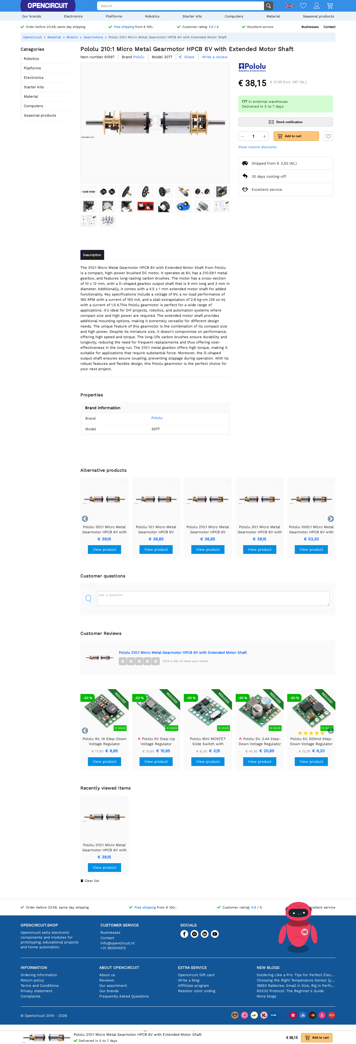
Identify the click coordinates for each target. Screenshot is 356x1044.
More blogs (266, 996)
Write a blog (188, 980)
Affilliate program (193, 985)
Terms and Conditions (40, 985)
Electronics (73, 16)
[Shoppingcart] (326, 6)
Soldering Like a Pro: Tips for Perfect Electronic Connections (296, 975)
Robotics (152, 16)
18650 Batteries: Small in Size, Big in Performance (296, 985)
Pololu (157, 418)
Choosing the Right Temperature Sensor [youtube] (296, 980)
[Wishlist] (299, 6)
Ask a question (111, 595)
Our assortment (113, 985)
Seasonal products (318, 16)
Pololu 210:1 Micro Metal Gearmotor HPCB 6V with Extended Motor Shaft (183, 652)
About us (107, 975)
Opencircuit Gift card (196, 975)
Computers (234, 16)
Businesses (310, 27)
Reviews (106, 980)
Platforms (114, 16)
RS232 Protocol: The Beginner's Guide (290, 991)
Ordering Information (39, 975)
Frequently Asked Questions (124, 996)
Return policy (32, 980)
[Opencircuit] (47, 6)
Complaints (30, 996)
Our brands (31, 16)
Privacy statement (36, 991)
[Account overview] (313, 6)
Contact (329, 27)
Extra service (192, 967)
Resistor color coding (196, 991)
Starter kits (192, 16)
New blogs (268, 967)
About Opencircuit (119, 967)
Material (273, 16)
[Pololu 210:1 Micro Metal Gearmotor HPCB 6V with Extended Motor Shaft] (89, 192)
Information (34, 967)
